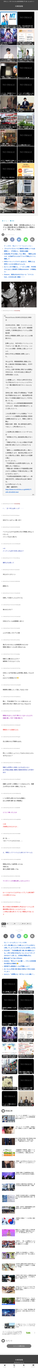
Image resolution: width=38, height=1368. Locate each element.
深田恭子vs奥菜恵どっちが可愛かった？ (17, 966)
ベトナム (11, 923)
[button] (32, 239)
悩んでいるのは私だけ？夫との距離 (15, 942)
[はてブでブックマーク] (19, 239)
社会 (30, 923)
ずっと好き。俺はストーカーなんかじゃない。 (19, 246)
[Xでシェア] (5, 239)
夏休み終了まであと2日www (13, 958)
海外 (25, 923)
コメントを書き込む (19, 1346)
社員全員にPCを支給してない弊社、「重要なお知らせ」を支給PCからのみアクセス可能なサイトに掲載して (20, 256)
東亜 (4, 923)
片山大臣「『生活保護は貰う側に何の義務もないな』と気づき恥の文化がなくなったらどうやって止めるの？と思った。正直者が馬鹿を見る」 (19, 953)
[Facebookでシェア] (12, 239)
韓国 (4, 926)
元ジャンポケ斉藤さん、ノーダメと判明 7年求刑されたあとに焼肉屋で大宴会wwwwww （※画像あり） (20, 269)
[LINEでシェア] (26, 239)
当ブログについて (19, 1362)
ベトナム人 (18, 923)
